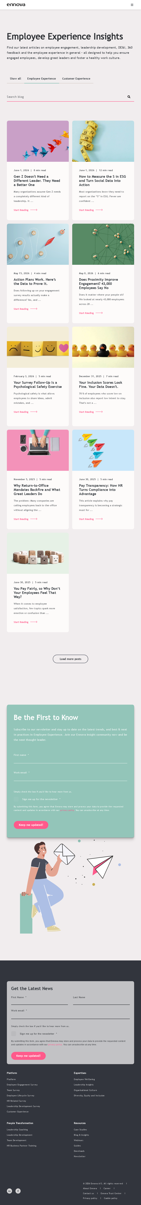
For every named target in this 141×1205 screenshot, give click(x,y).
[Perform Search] (129, 97)
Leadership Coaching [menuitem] (17, 1129)
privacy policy (67, 810)
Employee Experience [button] (41, 78)
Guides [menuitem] (77, 1145)
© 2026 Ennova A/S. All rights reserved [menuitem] (103, 1183)
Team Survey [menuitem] (13, 1090)
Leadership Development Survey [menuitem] (23, 1106)
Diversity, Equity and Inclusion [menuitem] (89, 1095)
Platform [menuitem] (11, 1079)
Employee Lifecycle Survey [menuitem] (20, 1095)
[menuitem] (90, 1188)
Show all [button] (15, 78)
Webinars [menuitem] (78, 1140)
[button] (132, 5)
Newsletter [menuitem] (79, 1156)
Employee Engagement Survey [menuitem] (22, 1084)
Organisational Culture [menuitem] (85, 1090)
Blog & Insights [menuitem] (81, 1135)
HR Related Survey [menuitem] (16, 1101)
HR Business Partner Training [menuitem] (21, 1145)
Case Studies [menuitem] (80, 1129)
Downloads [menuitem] (79, 1151)
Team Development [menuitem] (16, 1140)
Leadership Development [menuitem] (19, 1135)
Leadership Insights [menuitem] (84, 1084)
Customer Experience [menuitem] (18, 1111)
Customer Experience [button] (76, 78)
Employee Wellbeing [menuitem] (84, 1079)
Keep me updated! (31, 825)
